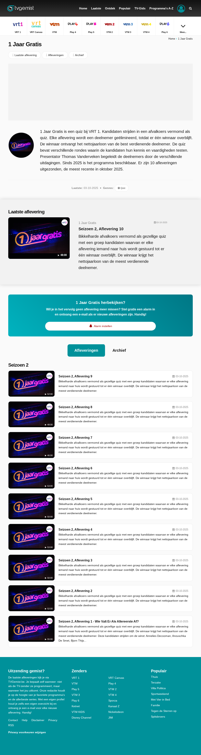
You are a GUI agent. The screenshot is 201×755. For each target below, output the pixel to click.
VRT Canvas (116, 677)
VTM (75, 683)
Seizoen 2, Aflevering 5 (75, 499)
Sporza (112, 700)
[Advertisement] (100, 92)
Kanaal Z (114, 706)
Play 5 (75, 689)
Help (24, 720)
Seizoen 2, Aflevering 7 (75, 437)
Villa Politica (158, 688)
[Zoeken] (190, 8)
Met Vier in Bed (160, 699)
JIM (110, 717)
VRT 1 (75, 677)
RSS (11, 725)
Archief (119, 350)
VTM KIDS (78, 711)
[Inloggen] (181, 8)
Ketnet (76, 706)
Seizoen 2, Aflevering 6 (75, 468)
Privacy (52, 720)
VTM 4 (112, 694)
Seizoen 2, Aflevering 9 (75, 376)
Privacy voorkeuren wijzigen (27, 732)
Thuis (154, 676)
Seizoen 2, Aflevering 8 (75, 407)
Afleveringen (86, 350)
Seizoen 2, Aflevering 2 (75, 591)
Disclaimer (37, 720)
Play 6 (75, 700)
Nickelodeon (116, 711)
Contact (13, 720)
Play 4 (112, 683)
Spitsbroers (158, 716)
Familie (155, 705)
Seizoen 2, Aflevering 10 (101, 229)
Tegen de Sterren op (163, 710)
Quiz (122, 188)
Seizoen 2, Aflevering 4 (75, 529)
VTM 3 (76, 694)
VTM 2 (112, 689)
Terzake (156, 682)
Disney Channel (81, 717)
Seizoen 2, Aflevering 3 (75, 560)
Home (171, 38)
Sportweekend (160, 693)
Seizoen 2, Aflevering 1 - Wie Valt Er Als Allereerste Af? (98, 621)
